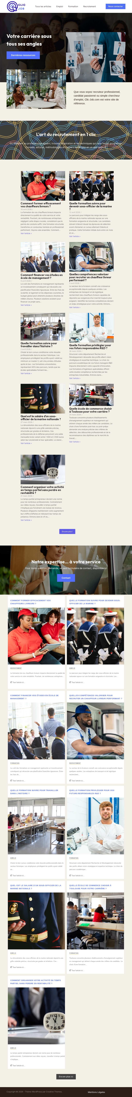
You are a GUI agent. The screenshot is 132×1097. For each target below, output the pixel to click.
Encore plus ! (67, 531)
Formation (73, 6)
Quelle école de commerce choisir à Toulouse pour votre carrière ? (90, 410)
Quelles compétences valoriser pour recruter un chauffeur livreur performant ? (90, 277)
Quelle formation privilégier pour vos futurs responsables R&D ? (90, 347)
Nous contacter (115, 6)
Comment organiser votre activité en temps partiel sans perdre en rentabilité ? (42, 490)
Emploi (59, 6)
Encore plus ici (66, 1077)
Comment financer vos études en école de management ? (42, 276)
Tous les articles (43, 6)
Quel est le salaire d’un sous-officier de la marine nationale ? (41, 418)
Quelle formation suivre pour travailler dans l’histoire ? (39, 345)
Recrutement (89, 6)
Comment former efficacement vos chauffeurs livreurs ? (41, 205)
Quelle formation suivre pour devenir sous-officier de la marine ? (90, 206)
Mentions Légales (96, 1092)
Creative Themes (54, 1091)
